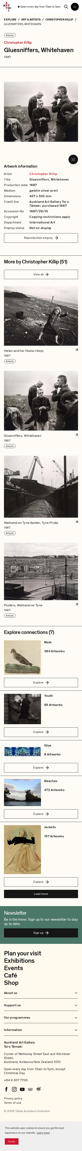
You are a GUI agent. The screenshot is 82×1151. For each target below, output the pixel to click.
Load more (41, 894)
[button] (41, 325)
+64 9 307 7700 (16, 1080)
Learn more (43, 1133)
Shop (11, 982)
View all (38, 274)
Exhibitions (19, 960)
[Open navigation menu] (75, 7)
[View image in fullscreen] (73, 159)
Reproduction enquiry (38, 238)
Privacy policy (13, 1098)
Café (10, 975)
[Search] (66, 7)
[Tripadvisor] (30, 1089)
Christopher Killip (18, 43)
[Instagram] (14, 1089)
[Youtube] (22, 1089)
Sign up (38, 933)
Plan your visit (22, 953)
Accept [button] (11, 1141)
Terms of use (12, 1102)
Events (13, 968)
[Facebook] (6, 1089)
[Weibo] (38, 1089)
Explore (38, 682)
